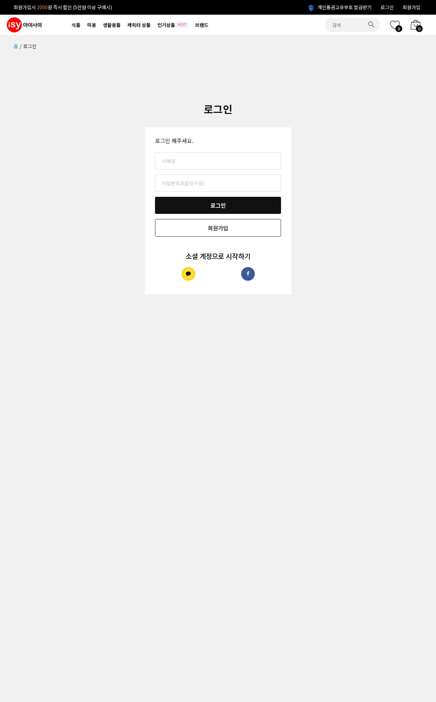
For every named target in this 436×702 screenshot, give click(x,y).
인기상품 (172, 24)
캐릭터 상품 (139, 24)
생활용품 (112, 24)
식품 (76, 24)
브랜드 (201, 24)
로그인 (387, 7)
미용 (91, 24)
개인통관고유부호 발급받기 (344, 7)
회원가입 (411, 7)
